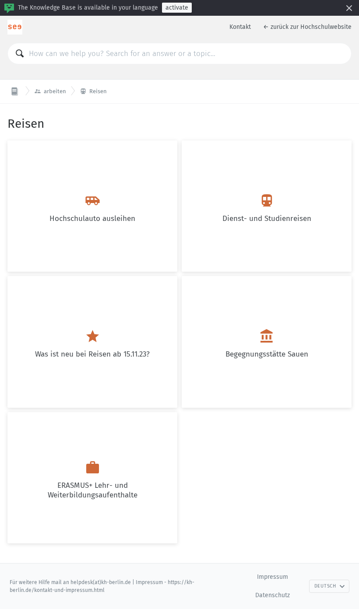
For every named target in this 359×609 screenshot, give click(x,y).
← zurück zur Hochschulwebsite (307, 27)
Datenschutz (272, 595)
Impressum (272, 577)
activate (176, 7)
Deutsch (325, 586)
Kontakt (240, 27)
